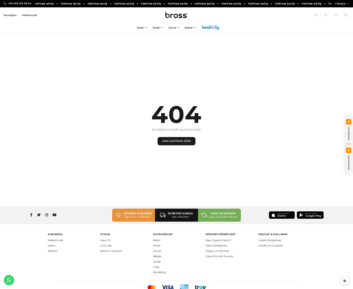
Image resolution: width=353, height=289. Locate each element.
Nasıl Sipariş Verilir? (218, 240)
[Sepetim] (345, 15)
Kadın (140, 27)
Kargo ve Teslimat (217, 250)
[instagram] (47, 215)
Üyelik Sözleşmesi (269, 240)
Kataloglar (10, 15)
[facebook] (31, 215)
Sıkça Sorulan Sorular (219, 256)
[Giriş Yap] (325, 15)
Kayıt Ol (105, 240)
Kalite (51, 245)
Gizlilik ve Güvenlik (270, 245)
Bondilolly (159, 272)
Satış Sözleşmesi (216, 245)
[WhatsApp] (9, 280)
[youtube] (54, 215)
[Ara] (316, 15)
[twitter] (39, 215)
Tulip (156, 266)
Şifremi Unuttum (111, 250)
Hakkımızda (29, 15)
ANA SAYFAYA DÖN (176, 141)
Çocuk (172, 27)
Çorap (157, 261)
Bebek (189, 27)
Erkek (156, 27)
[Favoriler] (335, 15)
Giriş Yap (106, 245)
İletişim (52, 250)
